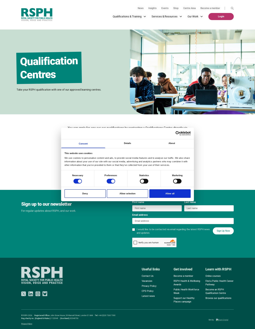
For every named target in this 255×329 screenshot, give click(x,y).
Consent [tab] (83, 143)
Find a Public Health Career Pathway (219, 283)
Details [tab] (127, 143)
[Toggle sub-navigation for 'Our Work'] (202, 16)
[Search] (232, 8)
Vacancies (147, 281)
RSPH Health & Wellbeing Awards (187, 283)
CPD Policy (147, 291)
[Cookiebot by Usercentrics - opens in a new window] (178, 133)
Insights (152, 8)
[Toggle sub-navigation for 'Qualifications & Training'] (145, 16)
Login (221, 16)
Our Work (193, 16)
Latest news (148, 296)
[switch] (108, 180)
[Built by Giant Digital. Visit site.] (225, 320)
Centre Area (189, 8)
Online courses (213, 276)
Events (165, 8)
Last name (190, 202)
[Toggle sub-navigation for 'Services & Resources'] (181, 16)
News (141, 8)
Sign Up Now (223, 230)
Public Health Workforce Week (186, 291)
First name (138, 202)
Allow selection (128, 193)
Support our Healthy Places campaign (184, 300)
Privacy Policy (149, 286)
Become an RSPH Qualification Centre (215, 291)
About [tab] (172, 143)
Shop (176, 8)
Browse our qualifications (218, 298)
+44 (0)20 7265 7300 (106, 315)
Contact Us (147, 276)
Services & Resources (165, 16)
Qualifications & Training (127, 16)
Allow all (169, 193)
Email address (140, 214)
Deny (85, 193)
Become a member (210, 8)
